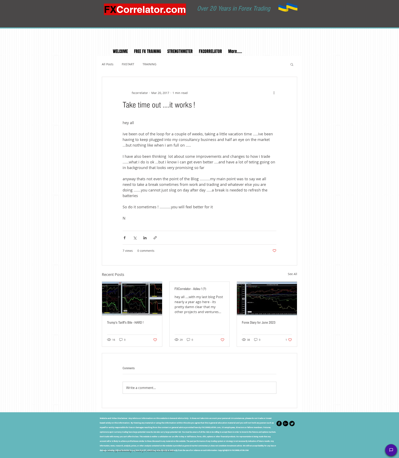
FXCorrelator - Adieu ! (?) (190, 289)
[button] (292, 64)
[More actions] (273, 92)
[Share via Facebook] (125, 238)
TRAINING (149, 64)
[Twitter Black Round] (292, 423)
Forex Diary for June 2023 (258, 322)
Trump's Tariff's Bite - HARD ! (125, 322)
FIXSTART (128, 64)
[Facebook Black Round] (279, 423)
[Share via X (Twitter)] (135, 238)
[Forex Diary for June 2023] (267, 298)
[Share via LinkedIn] (145, 238)
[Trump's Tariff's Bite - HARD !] (132, 298)
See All (292, 274)
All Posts (107, 64)
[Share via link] (155, 238)
